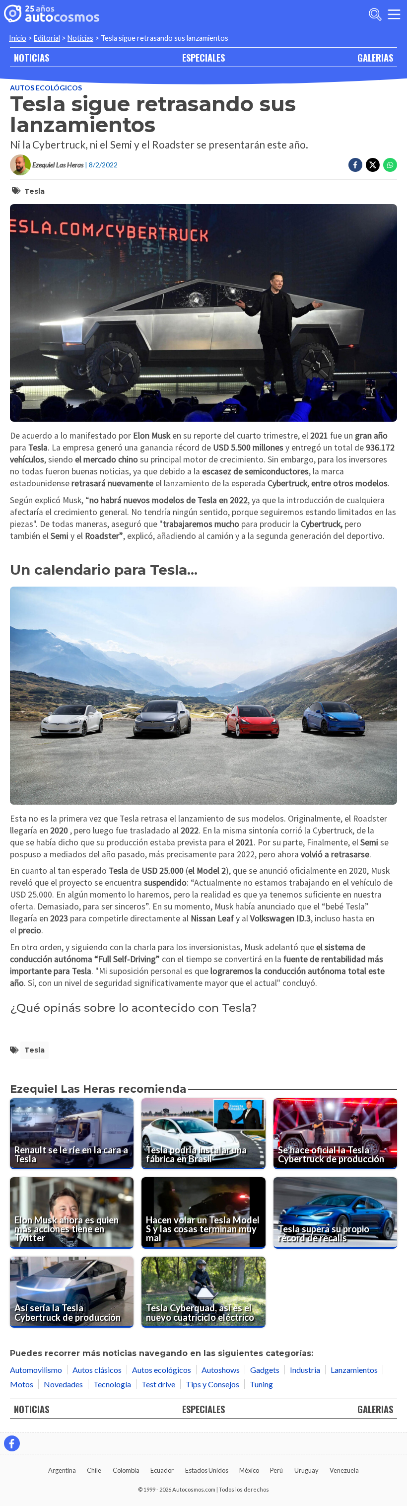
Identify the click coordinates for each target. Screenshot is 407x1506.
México (249, 1470)
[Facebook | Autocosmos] (12, 1443)
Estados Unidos (206, 1470)
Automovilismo (36, 1369)
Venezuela (344, 1470)
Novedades (63, 1384)
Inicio (17, 38)
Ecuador (162, 1470)
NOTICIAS (31, 57)
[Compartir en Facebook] (355, 165)
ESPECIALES (203, 57)
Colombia (126, 1470)
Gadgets (264, 1369)
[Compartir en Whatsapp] (390, 165)
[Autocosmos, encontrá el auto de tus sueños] (51, 14)
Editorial (47, 38)
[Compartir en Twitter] (373, 165)
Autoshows (221, 1369)
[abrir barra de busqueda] (375, 14)
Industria (305, 1369)
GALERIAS (375, 57)
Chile (94, 1470)
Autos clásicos (97, 1369)
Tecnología (112, 1384)
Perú (276, 1470)
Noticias (80, 38)
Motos (21, 1384)
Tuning (261, 1384)
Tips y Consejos (212, 1384)
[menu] (394, 14)
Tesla (34, 191)
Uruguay (306, 1470)
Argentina (62, 1470)
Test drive (158, 1384)
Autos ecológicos (46, 87)
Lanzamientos (354, 1369)
